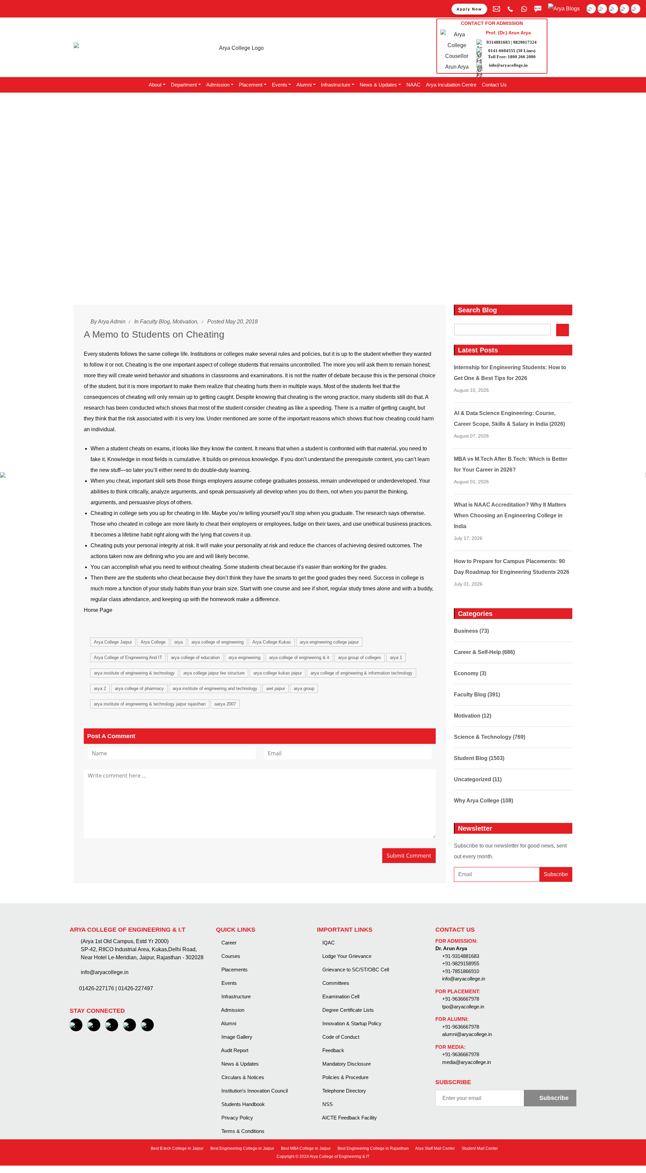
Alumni (228, 1023)
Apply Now (469, 9)
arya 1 (396, 657)
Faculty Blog (155, 321)
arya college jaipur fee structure (214, 673)
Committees (335, 983)
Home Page (98, 610)
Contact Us (494, 85)
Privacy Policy (236, 1117)
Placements (234, 969)
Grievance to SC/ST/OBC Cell (355, 969)
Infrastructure (235, 996)
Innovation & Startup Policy (351, 1023)
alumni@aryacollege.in (467, 1034)
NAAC (413, 85)
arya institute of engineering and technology (215, 688)
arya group (304, 688)
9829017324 (525, 42)
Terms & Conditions (242, 1131)
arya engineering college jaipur (329, 642)
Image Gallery (236, 1037)
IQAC (328, 942)
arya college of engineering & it (299, 657)
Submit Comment (409, 855)
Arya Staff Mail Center (435, 1148)
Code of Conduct (340, 1037)
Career (228, 942)
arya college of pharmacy (139, 688)
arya (178, 642)
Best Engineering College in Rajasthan (372, 1148)
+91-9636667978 (460, 999)
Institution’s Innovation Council (254, 1091)
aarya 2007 (225, 703)
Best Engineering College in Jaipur (241, 1148)
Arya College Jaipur (113, 642)
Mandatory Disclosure (346, 1064)
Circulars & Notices (242, 1077)
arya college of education (195, 657)
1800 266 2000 (522, 56)
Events (228, 983)
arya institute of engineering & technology (134, 673)
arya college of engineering (217, 642)
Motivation (185, 321)
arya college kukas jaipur (277, 673)
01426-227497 (135, 988)
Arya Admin (111, 321)
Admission (232, 1010)
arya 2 (100, 688)
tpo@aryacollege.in (463, 1006)
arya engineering (244, 657)
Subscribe (556, 874)
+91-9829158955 (460, 963)
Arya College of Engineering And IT (128, 657)
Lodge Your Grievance (346, 956)
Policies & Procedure (344, 1077)
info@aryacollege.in (508, 65)
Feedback (332, 1050)
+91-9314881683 (460, 956)
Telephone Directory (343, 1091)
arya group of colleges (359, 657)
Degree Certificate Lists (347, 1010)
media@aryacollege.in (466, 1062)
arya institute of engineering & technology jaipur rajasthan (150, 703)
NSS (327, 1104)
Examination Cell (340, 996)
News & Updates (239, 1064)
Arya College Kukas (271, 642)
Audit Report (234, 1050)
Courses (230, 956)
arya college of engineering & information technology (361, 673)
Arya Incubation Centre (451, 85)
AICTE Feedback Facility (349, 1117)
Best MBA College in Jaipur (305, 1148)
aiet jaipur (275, 688)
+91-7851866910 (460, 971)
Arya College (153, 642)
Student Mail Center (479, 1148)
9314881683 (498, 42)
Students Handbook (242, 1104)
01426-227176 (96, 988)
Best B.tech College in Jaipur (177, 1148)
